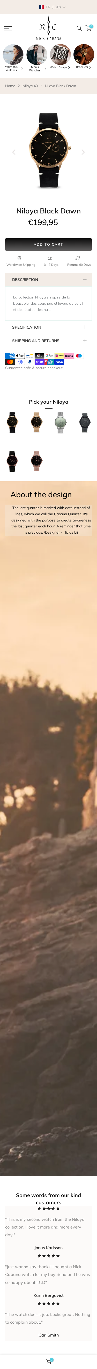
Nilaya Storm (82, 439)
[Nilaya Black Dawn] (12, 425)
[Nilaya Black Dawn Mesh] (36, 425)
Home (10, 86)
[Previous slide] (14, 152)
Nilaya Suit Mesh (36, 478)
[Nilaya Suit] (12, 464)
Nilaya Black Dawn (60, 86)
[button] (52, 7)
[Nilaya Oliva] (61, 425)
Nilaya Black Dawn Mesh (33, 442)
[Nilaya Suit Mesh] (36, 464)
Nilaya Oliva (57, 439)
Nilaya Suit (7, 478)
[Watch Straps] (60, 54)
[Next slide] (83, 152)
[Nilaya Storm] (85, 425)
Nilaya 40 (30, 86)
